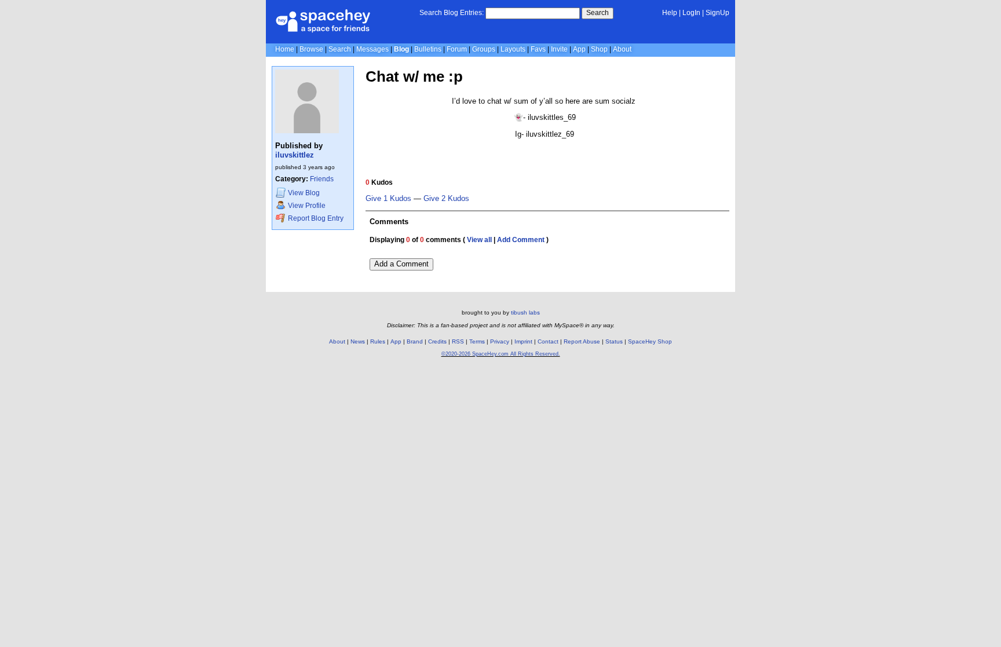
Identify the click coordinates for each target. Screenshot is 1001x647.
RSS (458, 341)
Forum (457, 49)
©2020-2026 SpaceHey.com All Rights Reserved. (500, 354)
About (622, 49)
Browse (311, 49)
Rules (377, 341)
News (357, 341)
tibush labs (525, 312)
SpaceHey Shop (650, 341)
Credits (437, 341)
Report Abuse (582, 341)
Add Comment (521, 240)
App (579, 49)
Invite (559, 49)
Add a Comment (401, 263)
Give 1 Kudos (388, 199)
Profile (307, 206)
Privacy (499, 341)
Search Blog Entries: (451, 13)
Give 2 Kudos (446, 199)
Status (614, 341)
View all (479, 240)
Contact (548, 341)
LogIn (691, 13)
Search (597, 13)
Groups (483, 49)
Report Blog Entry (315, 218)
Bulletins (427, 49)
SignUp (717, 13)
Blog (401, 49)
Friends (322, 179)
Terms (477, 341)
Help (669, 13)
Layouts (512, 49)
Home (284, 49)
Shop (599, 49)
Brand (415, 341)
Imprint (523, 341)
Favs (538, 49)
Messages (372, 49)
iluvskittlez (294, 155)
